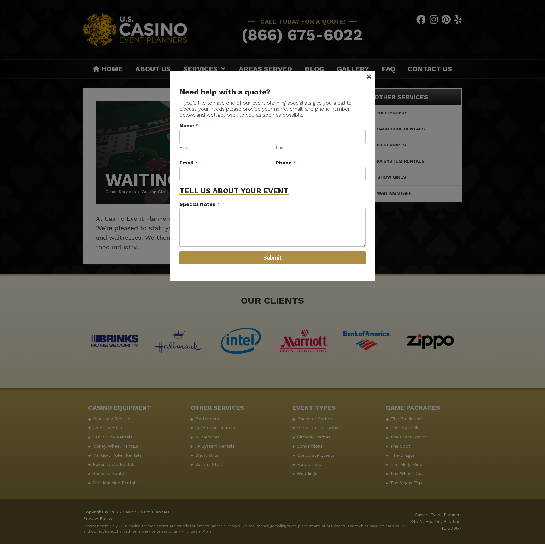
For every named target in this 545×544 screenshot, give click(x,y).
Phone (286, 163)
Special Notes (199, 204)
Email (188, 163)
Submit (272, 258)
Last (280, 147)
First (184, 147)
